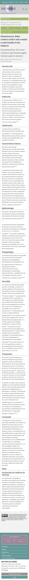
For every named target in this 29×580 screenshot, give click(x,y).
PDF (21, 28)
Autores (8, 541)
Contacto (21, 2)
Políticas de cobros (6, 555)
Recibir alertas (5, 552)
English (26, 2)
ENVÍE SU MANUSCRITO (14, 536)
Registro (4, 549)
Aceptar (14, 577)
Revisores (20, 541)
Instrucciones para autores (8, 558)
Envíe (16, 2)
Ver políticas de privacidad (14, 574)
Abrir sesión (4, 2)
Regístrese (11, 2)
